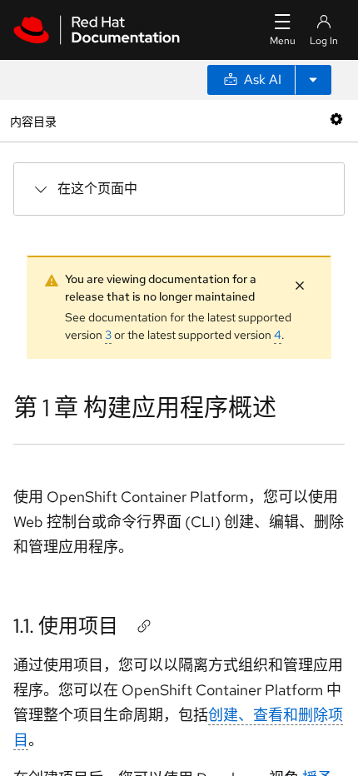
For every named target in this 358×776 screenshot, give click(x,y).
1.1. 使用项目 (65, 626)
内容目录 (33, 120)
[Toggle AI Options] (313, 80)
